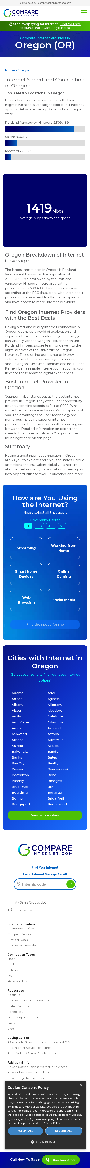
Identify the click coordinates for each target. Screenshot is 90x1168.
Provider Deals (18, 939)
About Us (14, 994)
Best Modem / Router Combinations (32, 1053)
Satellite (13, 970)
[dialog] (45, 1115)
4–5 (51, 526)
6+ (62, 526)
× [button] (80, 1085)
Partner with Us (23, 910)
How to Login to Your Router (27, 1078)
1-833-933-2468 (63, 1160)
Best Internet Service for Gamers (30, 1047)
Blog (11, 1028)
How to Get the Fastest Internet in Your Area (37, 1066)
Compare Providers (21, 934)
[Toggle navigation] (84, 12)
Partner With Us (18, 1006)
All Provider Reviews (21, 928)
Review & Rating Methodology (28, 1000)
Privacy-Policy (51, 1123)
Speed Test (15, 1011)
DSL (10, 975)
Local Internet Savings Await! (45, 874)
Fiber (11, 958)
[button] (45, 1141)
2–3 (39, 526)
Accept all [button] (25, 1131)
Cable (12, 964)
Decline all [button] (63, 1131)
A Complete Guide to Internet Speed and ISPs (39, 1042)
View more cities (45, 815)
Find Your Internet (45, 867)
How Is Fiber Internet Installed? (28, 1072)
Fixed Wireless (17, 981)
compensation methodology (54, 3)
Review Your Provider (22, 945)
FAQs (11, 1023)
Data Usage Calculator (23, 1017)
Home (10, 70)
